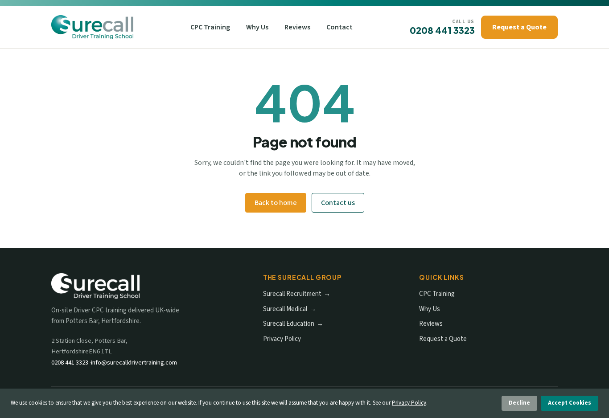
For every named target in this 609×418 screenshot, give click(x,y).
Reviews (297, 27)
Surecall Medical (285, 309)
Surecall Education (288, 323)
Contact (339, 27)
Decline (519, 403)
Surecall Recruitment (292, 294)
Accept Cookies (569, 403)
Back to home (276, 203)
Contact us (338, 203)
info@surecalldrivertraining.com (134, 362)
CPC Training (210, 27)
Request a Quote (519, 27)
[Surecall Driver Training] (92, 27)
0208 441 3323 (442, 30)
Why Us (257, 27)
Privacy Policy (282, 339)
